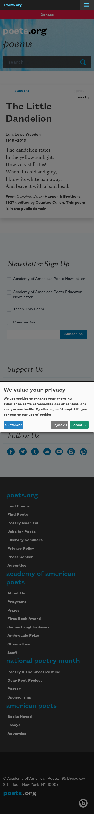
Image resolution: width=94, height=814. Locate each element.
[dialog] (47, 407)
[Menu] (87, 5)
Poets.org (13, 5)
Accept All (79, 425)
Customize (13, 425)
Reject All (59, 425)
